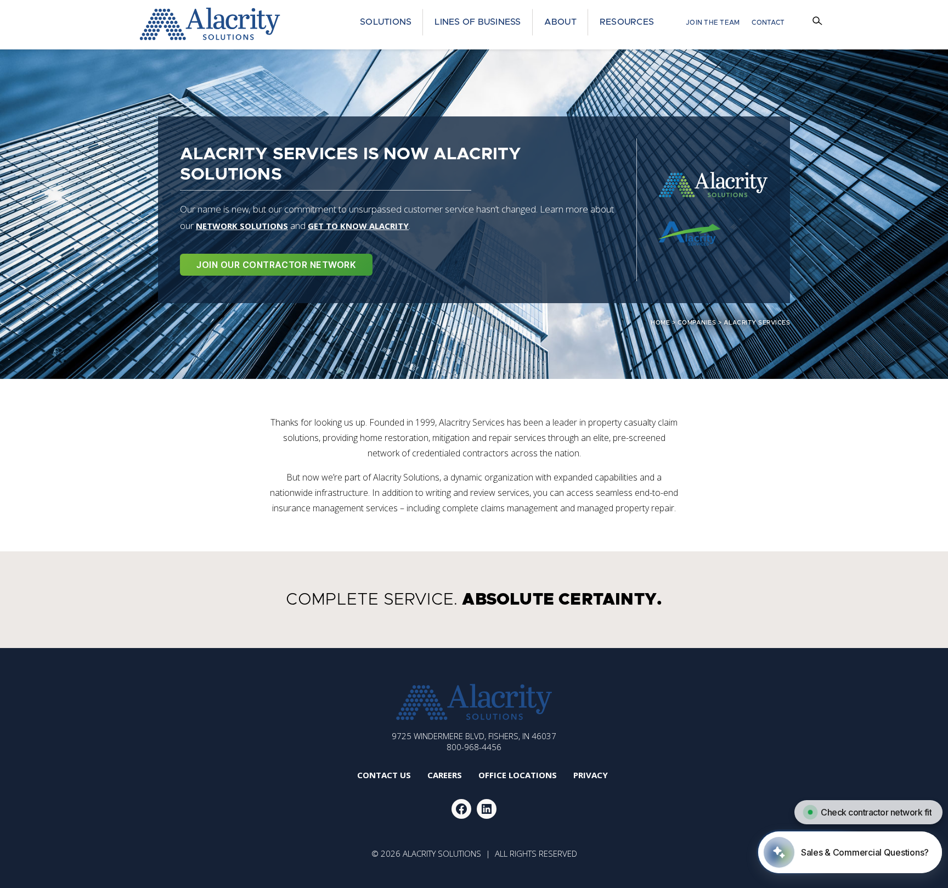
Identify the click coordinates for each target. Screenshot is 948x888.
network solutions (242, 225)
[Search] (819, 22)
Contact (768, 22)
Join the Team (713, 22)
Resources (627, 22)
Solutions (385, 22)
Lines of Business (478, 22)
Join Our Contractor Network (276, 264)
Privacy (590, 774)
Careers (444, 774)
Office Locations (517, 774)
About (560, 22)
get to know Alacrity (358, 225)
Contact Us (384, 774)
